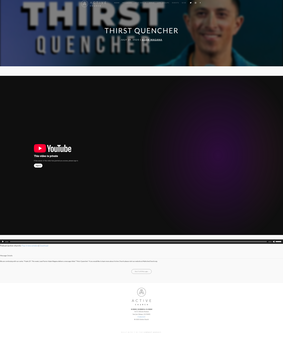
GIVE (184, 3)
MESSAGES (127, 3)
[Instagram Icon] (196, 3)
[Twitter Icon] (191, 3)
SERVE (152, 3)
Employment (141, 317)
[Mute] (274, 242)
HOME (117, 3)
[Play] (3, 242)
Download (43, 245)
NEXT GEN (139, 3)
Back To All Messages (141, 271)
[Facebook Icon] (200, 3)
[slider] (279, 241)
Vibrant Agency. (153, 332)
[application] (141, 241)
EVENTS (175, 3)
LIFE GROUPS (163, 3)
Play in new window (30, 245)
